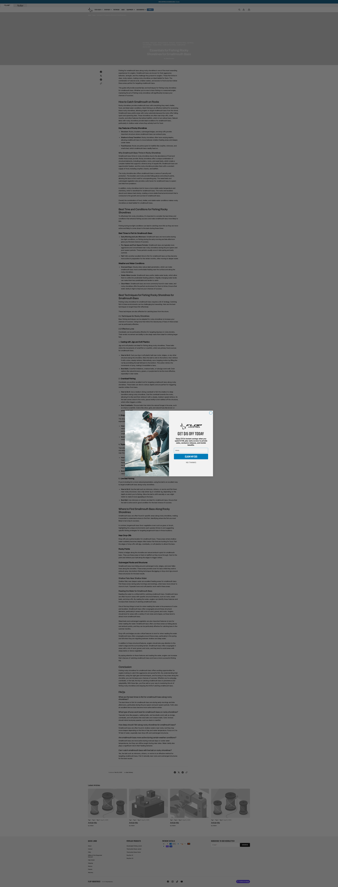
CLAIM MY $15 (191, 456)
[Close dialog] (210, 412)
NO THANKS (191, 462)
